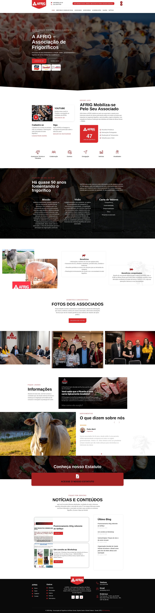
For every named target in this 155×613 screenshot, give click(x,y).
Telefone (103, 582)
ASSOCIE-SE (39, 61)
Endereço (104, 594)
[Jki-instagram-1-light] (73, 597)
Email (102, 588)
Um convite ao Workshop (65, 549)
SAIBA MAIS (55, 61)
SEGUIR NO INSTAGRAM (62, 134)
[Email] (97, 589)
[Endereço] (97, 596)
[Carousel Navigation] (101, 423)
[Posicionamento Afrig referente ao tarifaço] (43, 529)
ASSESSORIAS (87, 10)
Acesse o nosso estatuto (77, 481)
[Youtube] (81, 597)
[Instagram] (121, 4)
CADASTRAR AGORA (39, 136)
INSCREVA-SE (60, 117)
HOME (53, 10)
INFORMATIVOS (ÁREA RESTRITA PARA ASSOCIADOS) (93, 3)
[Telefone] (97, 583)
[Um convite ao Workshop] (43, 555)
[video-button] (36, 117)
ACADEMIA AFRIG (96, 10)
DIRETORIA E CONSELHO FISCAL (64, 10)
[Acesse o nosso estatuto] (77, 476)
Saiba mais (57, 533)
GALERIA (105, 10)
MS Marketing (106, 610)
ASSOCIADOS (78, 10)
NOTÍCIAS (111, 10)
